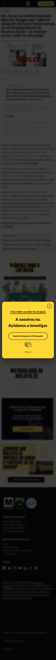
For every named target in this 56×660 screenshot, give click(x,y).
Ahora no (28, 352)
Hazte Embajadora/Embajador (28, 336)
